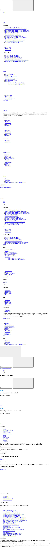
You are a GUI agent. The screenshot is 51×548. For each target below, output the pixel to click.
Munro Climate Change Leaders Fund (13, 35)
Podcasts (7, 159)
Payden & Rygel (8, 96)
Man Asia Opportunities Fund (11, 33)
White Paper (5, 441)
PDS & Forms (8, 124)
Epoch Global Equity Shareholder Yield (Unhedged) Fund (17, 31)
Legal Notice (5, 496)
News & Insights (6, 152)
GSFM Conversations (9, 158)
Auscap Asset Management (11, 76)
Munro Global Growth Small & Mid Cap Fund (15, 39)
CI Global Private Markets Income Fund (13, 58)
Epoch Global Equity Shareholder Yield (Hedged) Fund (17, 30)
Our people (7, 180)
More (1, 405)
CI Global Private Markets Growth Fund (13, 57)
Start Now (2, 459)
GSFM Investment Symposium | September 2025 (15, 182)
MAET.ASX (8, 50)
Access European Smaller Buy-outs (12, 56)
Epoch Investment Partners (11, 80)
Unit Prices (7, 120)
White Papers (8, 165)
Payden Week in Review (8, 430)
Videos (6, 161)
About (4, 176)
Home (4, 12)
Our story (7, 178)
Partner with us (8, 99)
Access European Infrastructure (11, 55)
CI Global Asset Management (11, 77)
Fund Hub (5, 110)
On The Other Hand (9, 157)
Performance (8, 123)
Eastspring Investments (10, 79)
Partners (4, 71)
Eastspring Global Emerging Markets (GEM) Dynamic (16, 60)
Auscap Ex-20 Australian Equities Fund (13, 27)
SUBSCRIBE (3, 453)
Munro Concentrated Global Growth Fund (14, 36)
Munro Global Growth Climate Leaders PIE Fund (15, 37)
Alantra (6, 75)
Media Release (8, 162)
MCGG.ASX (8, 48)
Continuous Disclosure (7, 500)
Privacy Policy (6, 497)
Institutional (5, 100)
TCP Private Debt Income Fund (12, 42)
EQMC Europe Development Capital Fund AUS (15, 61)
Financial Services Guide (8, 498)
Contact (4, 184)
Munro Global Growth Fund (11, 38)
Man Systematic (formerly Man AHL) (16, 82)
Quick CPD (7, 163)
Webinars (7, 164)
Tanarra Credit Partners (10, 97)
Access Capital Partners (10, 74)
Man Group (7, 81)
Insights (7, 154)
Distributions (8, 121)
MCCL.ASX (8, 47)
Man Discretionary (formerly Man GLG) (16, 84)
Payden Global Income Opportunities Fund (14, 41)
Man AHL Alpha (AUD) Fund (11, 32)
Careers (6, 181)
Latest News (8, 156)
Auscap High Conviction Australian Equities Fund (15, 29)
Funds (4, 22)
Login (1, 184)
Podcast (4, 435)
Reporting (7, 125)
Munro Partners (8, 95)
